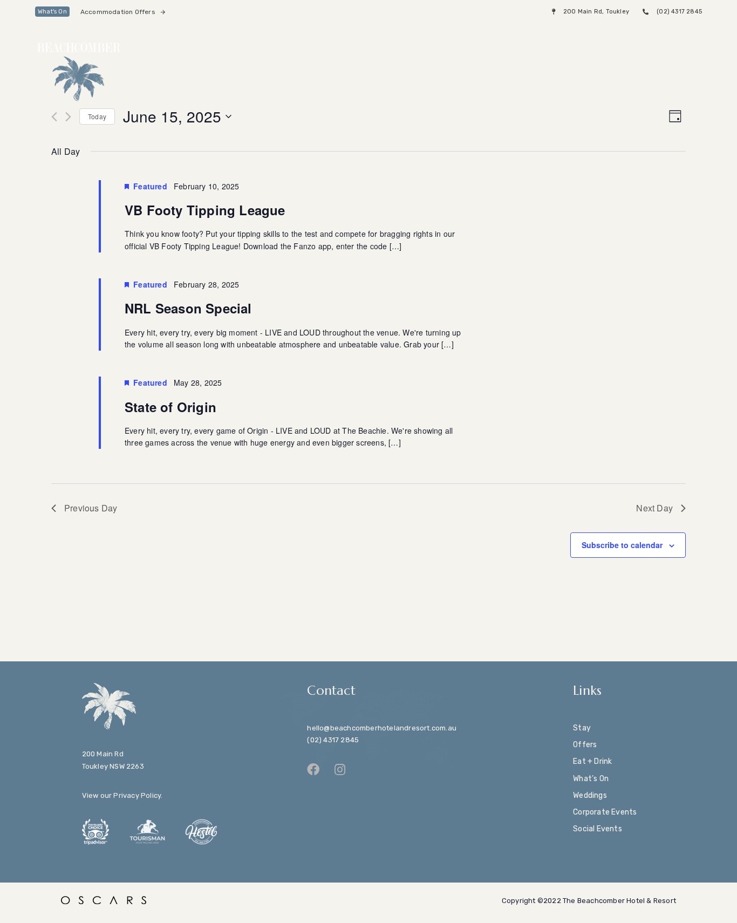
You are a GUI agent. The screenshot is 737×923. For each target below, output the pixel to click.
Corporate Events (605, 812)
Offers (585, 744)
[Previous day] (54, 117)
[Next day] (68, 117)
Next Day (654, 508)
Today (97, 116)
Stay (582, 728)
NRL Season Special (188, 308)
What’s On (591, 778)
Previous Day (90, 508)
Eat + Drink (592, 761)
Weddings (590, 795)
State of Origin (170, 407)
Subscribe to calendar (622, 544)
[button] (678, 47)
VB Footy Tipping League (205, 210)
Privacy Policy (137, 795)
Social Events (597, 828)
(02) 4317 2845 (333, 740)
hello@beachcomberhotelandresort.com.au (381, 728)
